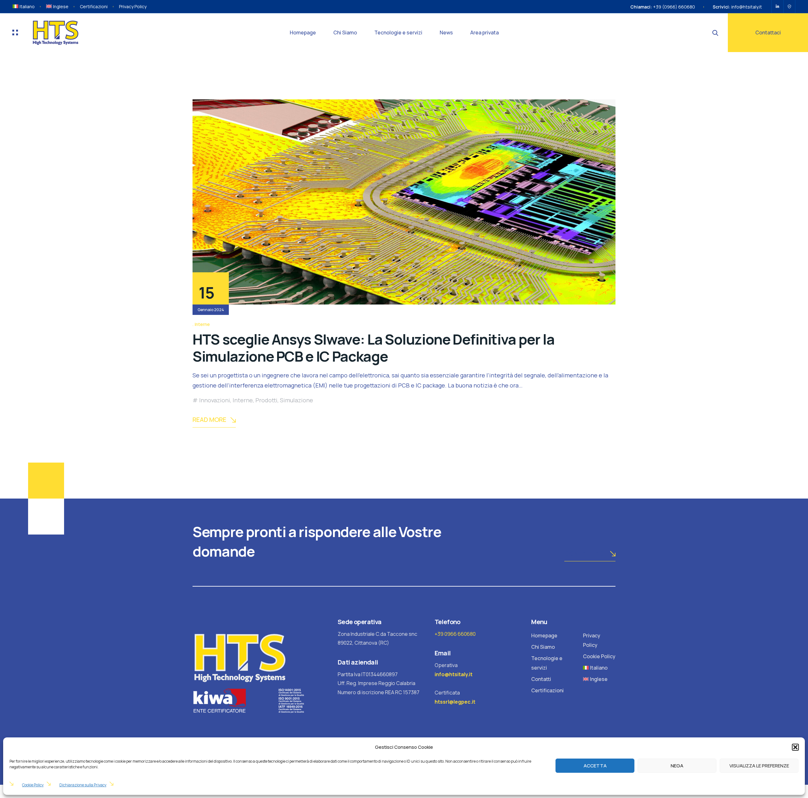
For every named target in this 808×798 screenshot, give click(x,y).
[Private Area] (789, 6)
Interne (202, 324)
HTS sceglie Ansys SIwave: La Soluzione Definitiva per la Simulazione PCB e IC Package (373, 347)
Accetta (595, 765)
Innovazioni (214, 400)
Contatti (541, 679)
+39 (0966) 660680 (674, 7)
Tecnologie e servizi (398, 32)
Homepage (303, 32)
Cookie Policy (33, 785)
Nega (677, 765)
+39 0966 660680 (455, 633)
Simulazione (296, 400)
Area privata (484, 32)
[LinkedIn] (777, 6)
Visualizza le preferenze (759, 765)
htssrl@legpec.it (455, 701)
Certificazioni (94, 6)
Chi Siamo (345, 32)
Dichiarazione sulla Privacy (82, 785)
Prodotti (266, 400)
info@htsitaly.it (746, 7)
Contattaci (768, 32)
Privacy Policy (132, 6)
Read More (209, 419)
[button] (795, 747)
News (446, 32)
